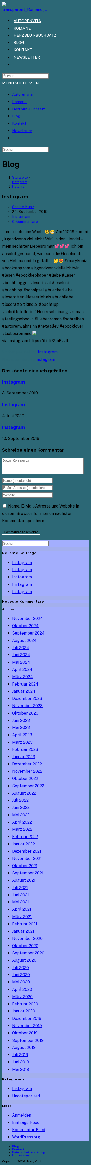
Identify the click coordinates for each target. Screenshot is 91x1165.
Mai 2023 (21, 727)
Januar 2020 (23, 1011)
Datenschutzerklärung (28, 1152)
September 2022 (28, 785)
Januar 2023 (23, 756)
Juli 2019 (20, 1054)
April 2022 (22, 822)
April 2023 (22, 734)
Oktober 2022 (25, 778)
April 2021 (21, 909)
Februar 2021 (24, 924)
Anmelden (21, 1115)
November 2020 (27, 938)
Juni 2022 (21, 807)
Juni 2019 (20, 1062)
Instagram (19, 186)
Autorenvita (22, 94)
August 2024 (24, 640)
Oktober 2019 (25, 1033)
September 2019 (28, 1040)
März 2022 (22, 829)
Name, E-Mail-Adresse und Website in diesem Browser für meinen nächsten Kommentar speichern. (40, 513)
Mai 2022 (21, 815)
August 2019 (24, 1047)
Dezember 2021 (26, 851)
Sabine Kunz (23, 207)
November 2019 (27, 1025)
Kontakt (19, 123)
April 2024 (22, 669)
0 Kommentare (25, 222)
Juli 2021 (20, 887)
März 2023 (22, 742)
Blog (16, 116)
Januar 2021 (23, 931)
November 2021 (27, 858)
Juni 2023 (21, 720)
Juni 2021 (20, 895)
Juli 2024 (20, 647)
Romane (19, 101)
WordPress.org (26, 1137)
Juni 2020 (21, 974)
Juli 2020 (20, 967)
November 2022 (27, 771)
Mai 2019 (20, 1069)
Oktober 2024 (25, 625)
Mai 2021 (20, 902)
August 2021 (23, 880)
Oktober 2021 (24, 865)
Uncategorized (26, 1096)
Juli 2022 (20, 800)
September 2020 (28, 953)
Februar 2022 (25, 836)
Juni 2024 (21, 654)
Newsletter (22, 131)
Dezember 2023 (27, 698)
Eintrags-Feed (25, 1122)
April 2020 (22, 989)
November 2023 (27, 705)
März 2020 (22, 996)
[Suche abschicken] (51, 150)
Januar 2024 (23, 691)
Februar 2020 (25, 1004)
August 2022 (24, 793)
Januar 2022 (23, 844)
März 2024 (22, 676)
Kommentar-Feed (28, 1129)
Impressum (20, 1155)
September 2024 (28, 633)
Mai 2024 (21, 662)
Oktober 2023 (25, 713)
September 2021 (27, 873)
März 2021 (22, 916)
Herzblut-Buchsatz (28, 109)
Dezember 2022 (27, 764)
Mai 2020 (21, 982)
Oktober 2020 (25, 945)
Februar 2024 (25, 684)
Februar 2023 (25, 749)
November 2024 (27, 618)
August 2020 (24, 960)
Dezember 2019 (26, 1018)
